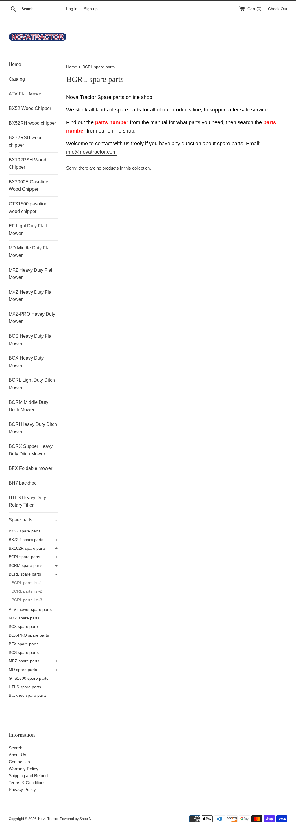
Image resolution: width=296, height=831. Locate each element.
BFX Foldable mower (30, 468)
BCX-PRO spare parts (29, 635)
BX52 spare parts (24, 531)
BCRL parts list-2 (27, 591)
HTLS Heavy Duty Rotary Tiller (27, 501)
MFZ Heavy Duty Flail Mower (31, 274)
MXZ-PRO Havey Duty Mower (32, 318)
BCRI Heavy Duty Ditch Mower (33, 428)
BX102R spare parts (33, 548)
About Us (17, 754)
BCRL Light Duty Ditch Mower (32, 384)
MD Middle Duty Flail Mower (30, 251)
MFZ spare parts (33, 661)
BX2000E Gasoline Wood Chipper (28, 185)
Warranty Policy (23, 768)
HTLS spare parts (25, 687)
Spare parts (33, 519)
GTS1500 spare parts (28, 678)
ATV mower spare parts (30, 609)
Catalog (17, 79)
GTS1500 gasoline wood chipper (28, 207)
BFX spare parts (23, 644)
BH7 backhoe (23, 483)
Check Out (277, 9)
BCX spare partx (24, 626)
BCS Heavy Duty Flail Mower (31, 340)
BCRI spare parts (33, 557)
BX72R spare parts (33, 540)
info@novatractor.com (91, 152)
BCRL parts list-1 (27, 583)
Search (15, 747)
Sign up (91, 9)
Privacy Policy (22, 789)
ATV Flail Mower (26, 93)
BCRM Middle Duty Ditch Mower (28, 406)
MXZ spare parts (24, 618)
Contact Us (19, 761)
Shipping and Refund (28, 775)
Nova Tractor (48, 819)
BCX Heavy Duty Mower (26, 362)
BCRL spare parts (33, 574)
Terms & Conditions (27, 782)
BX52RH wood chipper (32, 123)
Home (15, 64)
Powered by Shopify (75, 819)
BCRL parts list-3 (27, 600)
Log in (71, 9)
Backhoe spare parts (28, 695)
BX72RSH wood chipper (26, 141)
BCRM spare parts (33, 565)
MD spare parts (33, 670)
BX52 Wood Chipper (30, 108)
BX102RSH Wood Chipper (27, 163)
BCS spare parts (24, 652)
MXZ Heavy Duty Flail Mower (31, 296)
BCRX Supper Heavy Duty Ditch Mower (31, 450)
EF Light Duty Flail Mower (28, 229)
